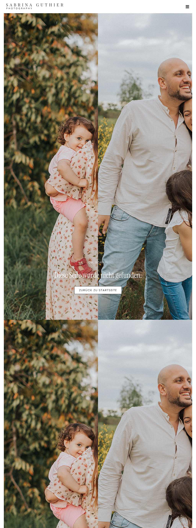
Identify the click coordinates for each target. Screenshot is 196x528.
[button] (187, 7)
